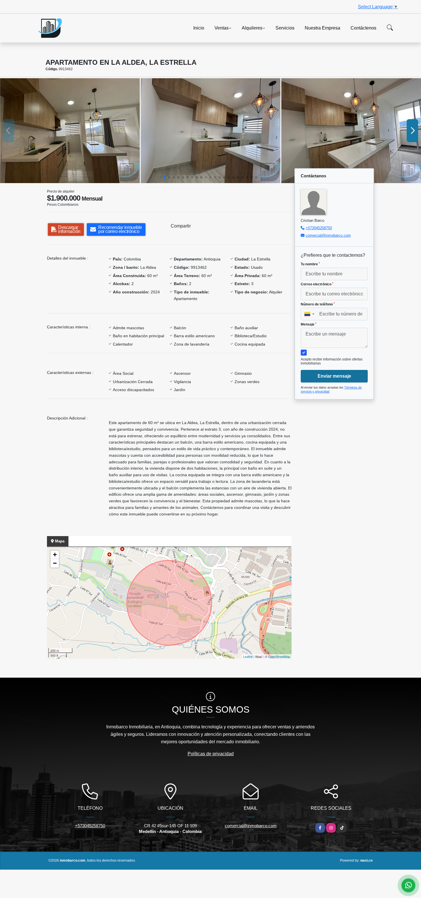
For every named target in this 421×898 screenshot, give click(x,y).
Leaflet (248, 656)
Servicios (285, 27)
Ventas (222, 27)
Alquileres (252, 27)
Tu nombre (310, 264)
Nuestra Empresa (322, 27)
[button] (165, 177)
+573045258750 (319, 228)
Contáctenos (363, 27)
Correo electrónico (317, 284)
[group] (70, 130)
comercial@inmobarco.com (328, 235)
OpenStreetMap (279, 656)
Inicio (198, 27)
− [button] (55, 563)
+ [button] (55, 554)
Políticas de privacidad (211, 753)
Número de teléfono (318, 304)
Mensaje (308, 324)
